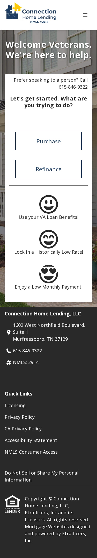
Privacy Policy (20, 417)
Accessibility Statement (31, 440)
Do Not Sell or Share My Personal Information (41, 476)
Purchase (48, 141)
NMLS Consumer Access (31, 452)
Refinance (49, 169)
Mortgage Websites (47, 526)
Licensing (15, 405)
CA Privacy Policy (23, 428)
